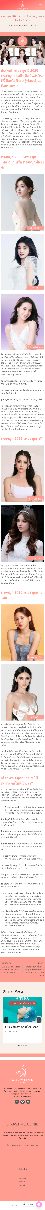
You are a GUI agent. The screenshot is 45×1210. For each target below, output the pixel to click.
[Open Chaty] (39, 1204)
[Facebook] (17, 1102)
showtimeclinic (16, 25)
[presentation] (22, 1010)
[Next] (39, 1020)
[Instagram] (28, 1102)
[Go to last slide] (6, 1020)
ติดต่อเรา (22, 1181)
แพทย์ (22, 1185)
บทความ (22, 1178)
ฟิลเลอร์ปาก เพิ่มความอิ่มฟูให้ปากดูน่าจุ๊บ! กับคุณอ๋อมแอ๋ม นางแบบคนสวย (35, 969)
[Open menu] (41, 5)
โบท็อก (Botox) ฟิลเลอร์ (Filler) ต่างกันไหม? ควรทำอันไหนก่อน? (10, 968)
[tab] (18, 1045)
